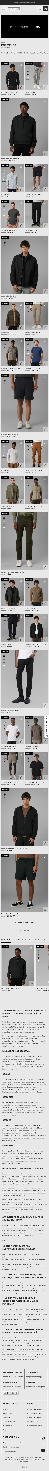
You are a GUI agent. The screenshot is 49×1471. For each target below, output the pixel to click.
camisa (5, 1293)
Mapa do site (7, 1426)
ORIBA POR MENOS (47, 726)
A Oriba (5, 1409)
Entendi (24, 1467)
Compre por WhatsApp (34, 1409)
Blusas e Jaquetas (30, 939)
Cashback (6, 1417)
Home (3, 42)
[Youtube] (43, 1450)
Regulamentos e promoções (13, 1443)
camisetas (16, 1102)
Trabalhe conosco (9, 1421)
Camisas (16, 939)
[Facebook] (43, 1444)
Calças (44, 939)
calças (33, 1036)
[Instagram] (43, 1438)
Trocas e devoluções (10, 1451)
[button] (28, 68)
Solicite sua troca (32, 1421)
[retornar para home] (13, 8)
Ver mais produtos (24, 923)
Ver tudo (6, 939)
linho (19, 1257)
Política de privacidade (11, 1447)
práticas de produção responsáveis (24, 1314)
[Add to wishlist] (21, 65)
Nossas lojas (7, 1413)
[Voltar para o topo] (45, 1320)
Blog (4, 1430)
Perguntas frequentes (34, 1426)
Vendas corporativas (34, 1417)
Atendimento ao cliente (35, 1413)
